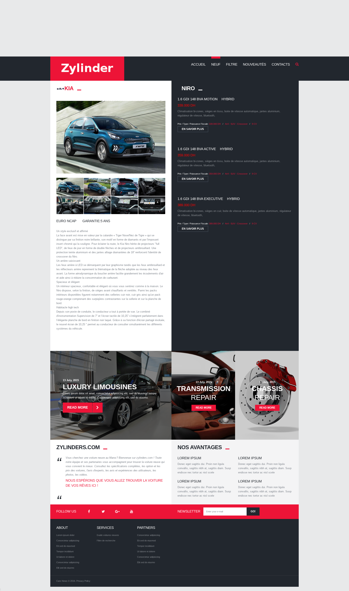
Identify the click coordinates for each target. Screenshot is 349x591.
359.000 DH (215, 174)
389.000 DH (215, 223)
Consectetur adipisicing (67, 540)
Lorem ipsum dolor (65, 535)
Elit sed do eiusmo (65, 568)
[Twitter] (103, 511)
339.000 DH (215, 124)
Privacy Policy (83, 581)
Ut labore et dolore (65, 557)
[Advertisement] (174, 28)
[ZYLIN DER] (87, 68)
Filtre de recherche (106, 540)
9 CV (254, 124)
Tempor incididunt (65, 551)
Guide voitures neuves (108, 535)
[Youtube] (131, 511)
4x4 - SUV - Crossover (236, 124)
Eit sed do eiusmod (65, 546)
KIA (69, 88)
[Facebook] (89, 511)
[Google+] (117, 511)
